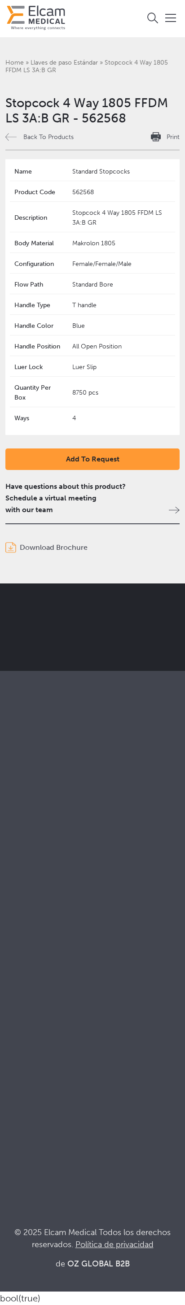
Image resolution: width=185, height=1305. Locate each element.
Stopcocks (22, 808)
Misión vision (26, 971)
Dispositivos (24, 820)
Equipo (16, 1008)
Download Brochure (54, 547)
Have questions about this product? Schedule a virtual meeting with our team (65, 498)
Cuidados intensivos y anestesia (56, 878)
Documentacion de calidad (49, 1089)
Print (173, 137)
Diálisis (16, 890)
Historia (18, 1032)
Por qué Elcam (29, 959)
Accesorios (23, 832)
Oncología (22, 914)
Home (14, 62)
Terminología (26, 1101)
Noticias (18, 1126)
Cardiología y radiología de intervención (70, 902)
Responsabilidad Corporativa (51, 983)
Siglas (14, 1113)
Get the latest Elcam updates (81, 650)
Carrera (17, 1020)
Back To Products (48, 137)
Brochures (22, 1077)
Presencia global (32, 996)
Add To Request (92, 459)
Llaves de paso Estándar (64, 62)
